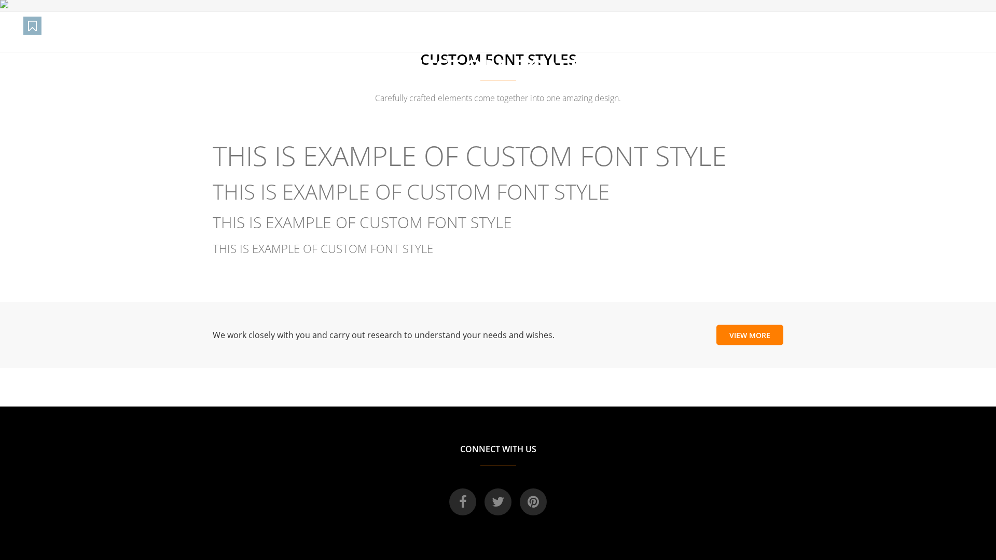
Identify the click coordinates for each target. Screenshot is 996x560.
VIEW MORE (749, 335)
